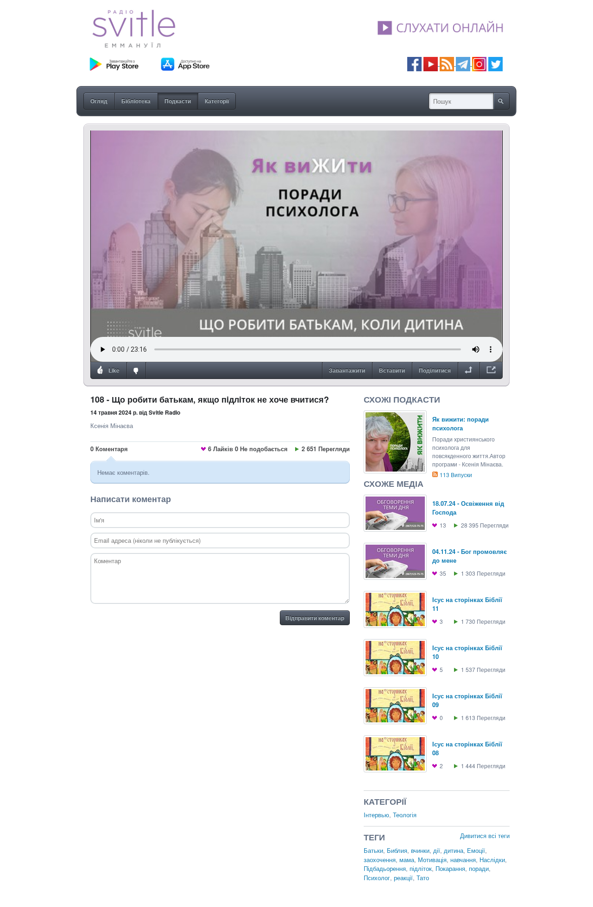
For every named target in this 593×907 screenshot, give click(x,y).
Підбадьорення (385, 868)
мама (406, 859)
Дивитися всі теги (485, 835)
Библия (397, 850)
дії (436, 850)
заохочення (380, 859)
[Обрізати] (468, 370)
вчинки (420, 850)
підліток (421, 868)
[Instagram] (479, 63)
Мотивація (432, 859)
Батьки (373, 850)
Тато (422, 877)
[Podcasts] (447, 63)
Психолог (377, 877)
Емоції (476, 850)
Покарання (450, 868)
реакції (403, 877)
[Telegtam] (463, 63)
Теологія (404, 814)
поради (479, 868)
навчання (463, 859)
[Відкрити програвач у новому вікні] (491, 370)
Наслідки (492, 859)
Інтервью (376, 814)
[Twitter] (495, 63)
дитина (453, 850)
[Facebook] (414, 63)
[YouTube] (431, 63)
